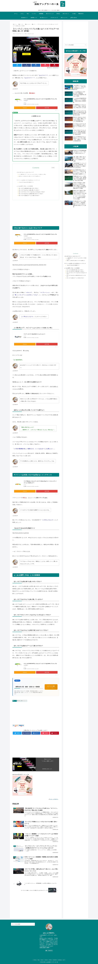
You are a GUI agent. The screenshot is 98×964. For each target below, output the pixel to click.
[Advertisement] (35, 211)
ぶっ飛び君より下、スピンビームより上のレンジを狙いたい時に (32, 174)
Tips (38, 959)
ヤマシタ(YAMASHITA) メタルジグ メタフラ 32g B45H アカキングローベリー (40, 235)
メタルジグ (25, 700)
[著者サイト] (46, 950)
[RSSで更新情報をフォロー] (52, 950)
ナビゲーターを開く (51, 687)
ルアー (15, 700)
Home (35, 959)
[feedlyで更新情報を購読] (50, 950)
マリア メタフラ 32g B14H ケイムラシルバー (34, 334)
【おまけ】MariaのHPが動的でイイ (26, 182)
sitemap (60, 959)
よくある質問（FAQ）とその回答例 (25, 186)
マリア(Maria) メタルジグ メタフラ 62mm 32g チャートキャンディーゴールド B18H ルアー (40, 482)
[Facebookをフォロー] (48, 950)
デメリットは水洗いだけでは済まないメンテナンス (28, 180)
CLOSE (53, 167)
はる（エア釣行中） (49, 933)
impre (42, 959)
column (46, 959)
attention (55, 959)
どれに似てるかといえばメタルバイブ (25, 172)
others (50, 959)
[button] (85, 45)
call (63, 959)
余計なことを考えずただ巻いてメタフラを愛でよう (29, 176)
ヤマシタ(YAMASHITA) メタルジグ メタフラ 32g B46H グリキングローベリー (40, 99)
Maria (19, 700)
